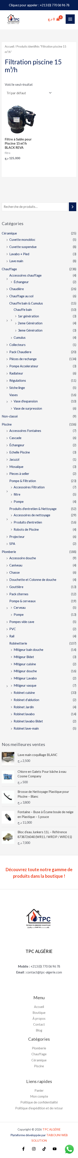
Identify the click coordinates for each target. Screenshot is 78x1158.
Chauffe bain (23, 309)
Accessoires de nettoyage (32, 515)
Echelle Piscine (19, 452)
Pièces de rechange (23, 359)
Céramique (9, 233)
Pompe (19, 501)
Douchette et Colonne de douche (32, 580)
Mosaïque (16, 467)
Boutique (39, 1012)
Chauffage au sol (21, 296)
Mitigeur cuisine (25, 664)
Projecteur (17, 537)
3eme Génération (30, 330)
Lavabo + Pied (19, 254)
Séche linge (17, 388)
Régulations (17, 380)
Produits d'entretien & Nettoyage (33, 509)
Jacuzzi (14, 459)
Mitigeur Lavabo (25, 678)
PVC (12, 629)
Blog (39, 1030)
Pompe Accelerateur (23, 366)
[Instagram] (34, 1149)
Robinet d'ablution (26, 700)
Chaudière (16, 289)
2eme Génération (30, 323)
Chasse (14, 572)
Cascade (15, 438)
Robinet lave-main (26, 728)
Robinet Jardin (24, 707)
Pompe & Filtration (22, 481)
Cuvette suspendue (23, 247)
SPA (12, 544)
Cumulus (20, 337)
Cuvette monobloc (22, 239)
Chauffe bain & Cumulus (26, 303)
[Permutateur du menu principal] (70, 19)
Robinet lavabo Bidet (28, 721)
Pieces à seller (19, 474)
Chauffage (9, 269)
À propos (39, 1018)
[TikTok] (44, 1149)
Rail (11, 636)
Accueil (9, 46)
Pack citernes (18, 594)
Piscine (7, 424)
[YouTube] (55, 1149)
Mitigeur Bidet (24, 657)
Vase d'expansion (26, 401)
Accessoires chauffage (25, 275)
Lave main (16, 261)
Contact (39, 1024)
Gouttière (16, 587)
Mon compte (39, 1096)
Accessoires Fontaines (25, 431)
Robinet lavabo (24, 714)
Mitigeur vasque (25, 685)
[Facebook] (23, 1149)
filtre (17, 494)
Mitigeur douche (25, 671)
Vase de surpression (28, 408)
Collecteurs (17, 345)
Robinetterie (18, 643)
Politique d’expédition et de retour (39, 1108)
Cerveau (20, 607)
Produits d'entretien (28, 522)
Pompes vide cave (21, 622)
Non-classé (10, 416)
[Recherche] (72, 206)
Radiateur (16, 373)
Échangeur (21, 282)
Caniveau (15, 565)
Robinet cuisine (24, 692)
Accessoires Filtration (29, 487)
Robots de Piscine (26, 529)
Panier (39, 1090)
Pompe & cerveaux (22, 601)
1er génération (28, 316)
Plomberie (9, 552)
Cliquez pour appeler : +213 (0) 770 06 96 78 (39, 5)
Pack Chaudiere (20, 352)
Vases (13, 395)
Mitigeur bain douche (28, 650)
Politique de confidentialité (39, 1102)
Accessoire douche (22, 558)
